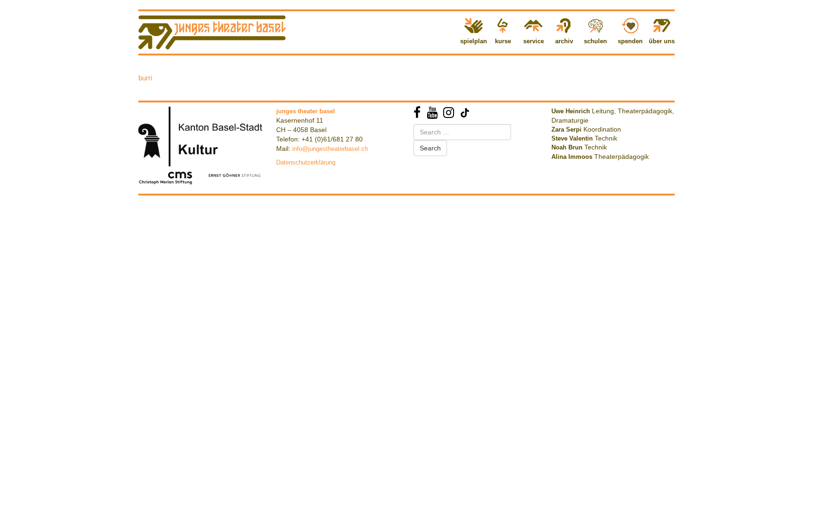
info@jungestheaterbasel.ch (330, 148)
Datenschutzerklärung (305, 162)
